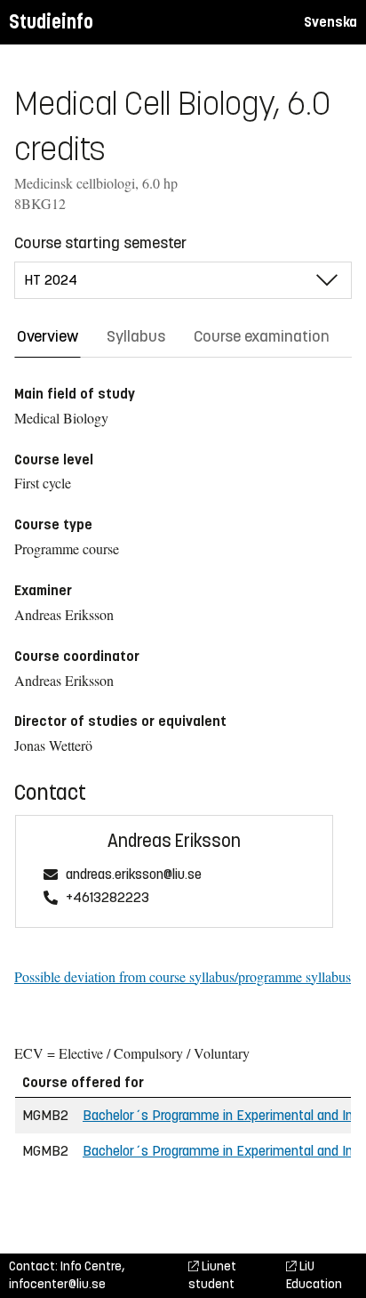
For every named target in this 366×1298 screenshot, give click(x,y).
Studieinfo (51, 22)
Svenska (330, 21)
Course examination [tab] (262, 336)
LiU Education (314, 1275)
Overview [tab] (47, 336)
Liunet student (212, 1275)
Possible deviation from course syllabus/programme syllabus (182, 976)
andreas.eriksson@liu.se (134, 875)
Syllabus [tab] (136, 336)
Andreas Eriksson (174, 841)
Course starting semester (100, 243)
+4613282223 (107, 898)
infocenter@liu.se (57, 1284)
